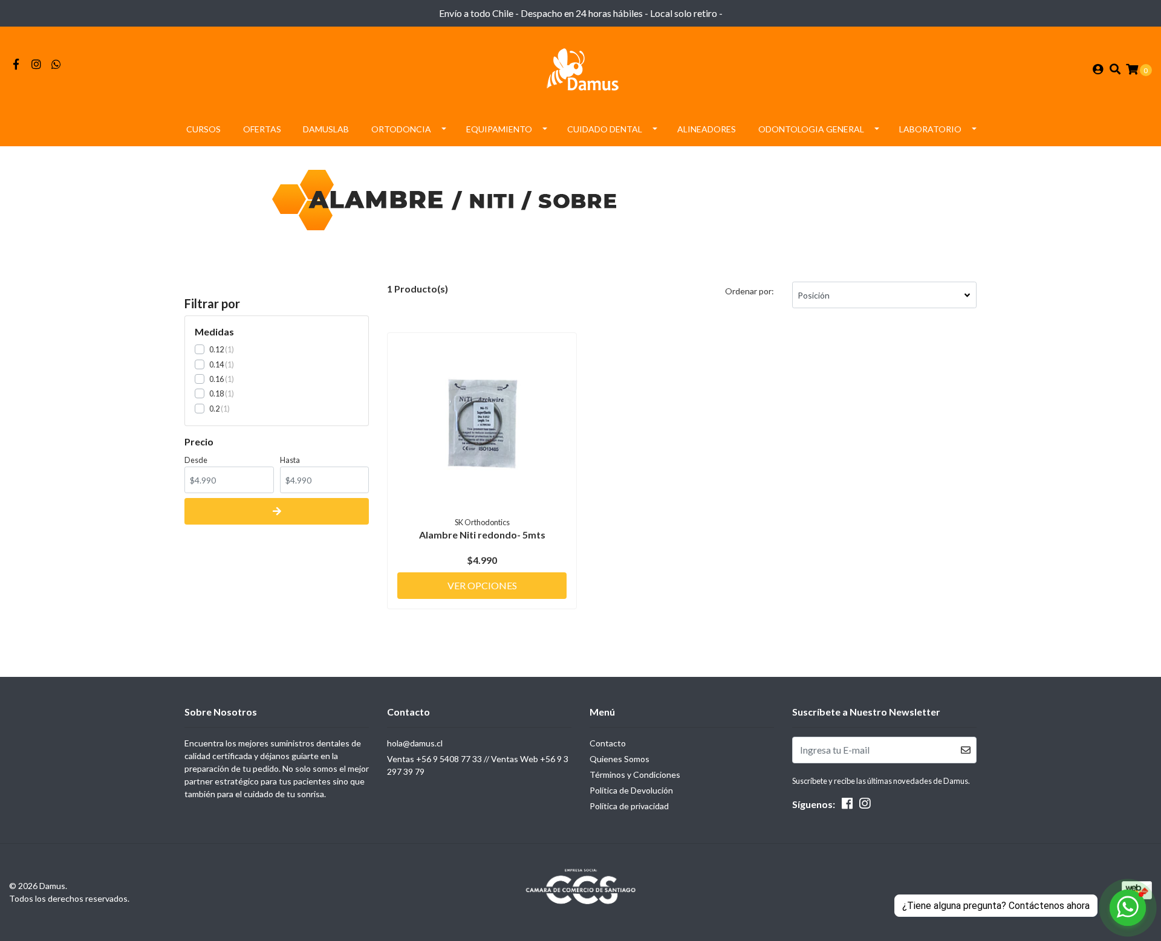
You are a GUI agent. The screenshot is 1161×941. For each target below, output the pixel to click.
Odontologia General (811, 129)
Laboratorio (930, 129)
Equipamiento (499, 129)
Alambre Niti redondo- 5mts (482, 534)
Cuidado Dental (604, 129)
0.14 (216, 364)
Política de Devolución (631, 790)
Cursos (203, 129)
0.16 (216, 379)
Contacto (608, 743)
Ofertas (262, 129)
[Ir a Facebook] (16, 64)
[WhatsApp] (56, 64)
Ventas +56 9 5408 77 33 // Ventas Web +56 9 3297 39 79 (477, 765)
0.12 (216, 349)
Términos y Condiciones (635, 774)
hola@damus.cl (415, 743)
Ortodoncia (401, 129)
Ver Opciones (482, 585)
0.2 (214, 408)
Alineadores (706, 129)
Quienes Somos (619, 759)
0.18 (216, 393)
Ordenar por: (749, 291)
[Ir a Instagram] (37, 64)
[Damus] (580, 68)
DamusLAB (326, 129)
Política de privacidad (629, 806)
